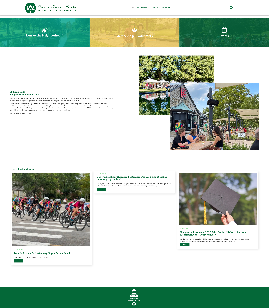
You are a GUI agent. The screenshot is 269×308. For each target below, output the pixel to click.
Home (133, 7)
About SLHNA (155, 7)
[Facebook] (231, 7)
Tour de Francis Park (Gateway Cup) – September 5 (42, 253)
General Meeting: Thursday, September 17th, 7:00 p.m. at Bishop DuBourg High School (132, 178)
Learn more (18, 261)
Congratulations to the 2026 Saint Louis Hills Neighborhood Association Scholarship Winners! (213, 233)
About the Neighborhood (142, 7)
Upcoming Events (166, 7)
